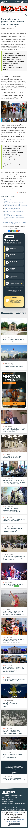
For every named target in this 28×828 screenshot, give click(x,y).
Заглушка (15, 797)
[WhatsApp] (13, 231)
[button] (25, 102)
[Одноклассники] (17, 231)
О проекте (4, 797)
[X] (11, 231)
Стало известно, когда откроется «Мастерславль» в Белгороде (12, 209)
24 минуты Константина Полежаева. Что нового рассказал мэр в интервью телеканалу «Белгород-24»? (15, 213)
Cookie (16, 812)
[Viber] (19, 231)
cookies (15, 807)
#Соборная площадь (8, 222)
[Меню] (26, 2)
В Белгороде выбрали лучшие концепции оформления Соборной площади (14, 203)
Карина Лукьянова (22, 191)
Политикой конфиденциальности (15, 820)
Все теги (7, 795)
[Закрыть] (26, 15)
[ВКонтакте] (9, 231)
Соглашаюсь (14, 824)
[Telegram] (15, 231)
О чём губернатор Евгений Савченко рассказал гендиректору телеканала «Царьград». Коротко (15, 206)
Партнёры (4, 799)
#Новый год (17, 222)
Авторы (10, 797)
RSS (3, 795)
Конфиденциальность (7, 801)
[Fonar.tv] (4, 1)
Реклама (10, 799)
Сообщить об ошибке (16, 795)
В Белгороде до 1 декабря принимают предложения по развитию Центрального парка (14, 217)
